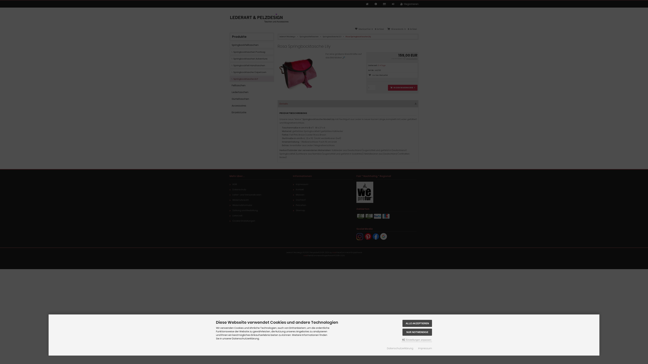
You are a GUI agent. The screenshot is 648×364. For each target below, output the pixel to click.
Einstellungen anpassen (418, 339)
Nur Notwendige (417, 332)
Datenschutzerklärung (400, 348)
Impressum (425, 348)
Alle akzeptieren (417, 323)
